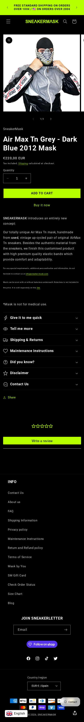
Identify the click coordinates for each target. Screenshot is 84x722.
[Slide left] (33, 119)
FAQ (10, 511)
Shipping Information (23, 520)
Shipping (23, 163)
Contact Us (16, 493)
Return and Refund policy (25, 548)
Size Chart (15, 594)
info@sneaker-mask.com (37, 274)
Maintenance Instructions (26, 539)
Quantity (8, 170)
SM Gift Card (17, 575)
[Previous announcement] (7, 7)
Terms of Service (20, 557)
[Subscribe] (65, 629)
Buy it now (42, 205)
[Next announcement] (76, 7)
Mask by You (17, 566)
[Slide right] (50, 119)
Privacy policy (18, 529)
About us (14, 502)
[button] (8, 21)
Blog (11, 603)
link (38, 288)
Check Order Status (21, 584)
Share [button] (12, 397)
